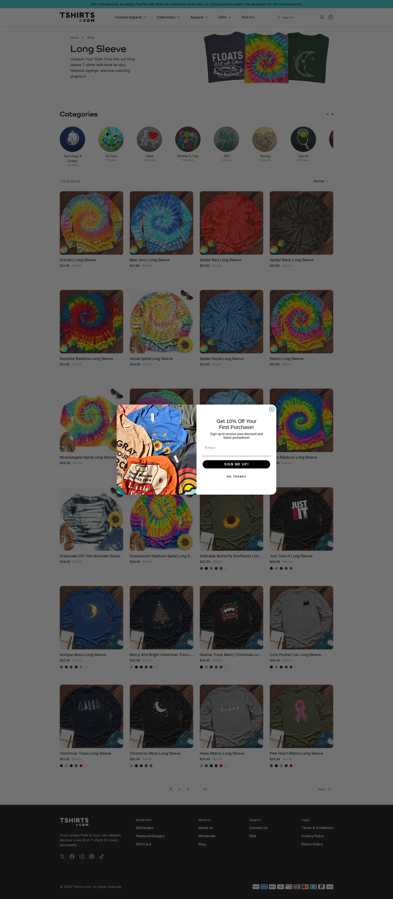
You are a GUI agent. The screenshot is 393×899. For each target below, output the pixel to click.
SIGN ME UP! (236, 464)
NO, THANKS (236, 476)
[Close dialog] (271, 409)
